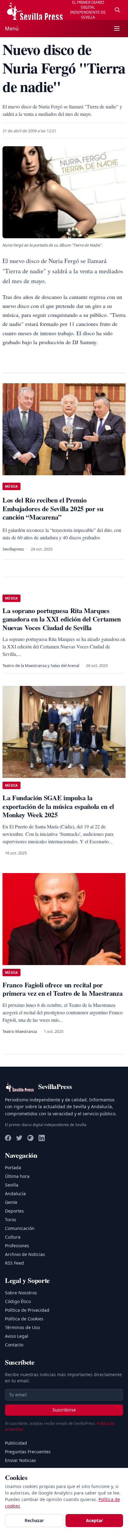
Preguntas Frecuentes (28, 1452)
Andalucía (15, 1193)
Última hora (17, 1176)
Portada (13, 1167)
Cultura (13, 1237)
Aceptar (94, 1520)
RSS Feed (14, 1263)
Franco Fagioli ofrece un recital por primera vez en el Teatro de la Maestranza (62, 989)
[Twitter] (19, 1138)
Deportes (14, 1211)
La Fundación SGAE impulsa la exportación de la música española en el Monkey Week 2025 (58, 806)
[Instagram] (30, 1138)
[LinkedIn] (42, 1138)
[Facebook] (8, 1138)
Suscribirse (64, 1410)
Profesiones (17, 1246)
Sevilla (11, 1185)
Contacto (14, 1345)
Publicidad (16, 1443)
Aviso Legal (16, 1336)
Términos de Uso (22, 1327)
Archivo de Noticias (25, 1254)
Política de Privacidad (27, 1310)
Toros (10, 1220)
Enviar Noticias (20, 1460)
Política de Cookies (24, 1319)
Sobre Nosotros (21, 1293)
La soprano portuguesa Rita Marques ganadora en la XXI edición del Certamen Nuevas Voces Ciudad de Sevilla (61, 619)
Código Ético (18, 1301)
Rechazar (34, 1520)
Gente (11, 1202)
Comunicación (19, 1228)
